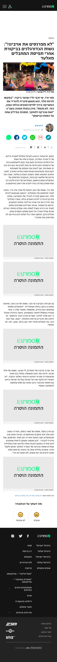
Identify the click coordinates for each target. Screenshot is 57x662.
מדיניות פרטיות (24, 612)
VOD (29, 545)
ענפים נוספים (43, 568)
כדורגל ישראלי (43, 545)
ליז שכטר (38, 495)
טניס (29, 595)
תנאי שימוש (26, 607)
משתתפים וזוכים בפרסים (23, 588)
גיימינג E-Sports (23, 601)
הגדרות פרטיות (45, 636)
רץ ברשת (27, 551)
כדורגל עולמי (44, 551)
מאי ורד (31, 495)
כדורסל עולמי (43, 562)
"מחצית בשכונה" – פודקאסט (22, 580)
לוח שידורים (26, 562)
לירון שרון (39, 126)
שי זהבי (17, 495)
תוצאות (28, 557)
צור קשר (47, 628)
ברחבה (51, 38)
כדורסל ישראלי (43, 557)
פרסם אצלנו (46, 624)
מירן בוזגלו (24, 495)
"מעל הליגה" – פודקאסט (19, 574)
